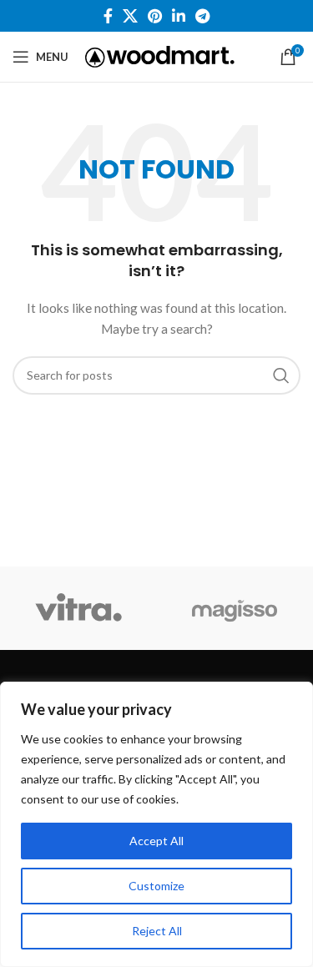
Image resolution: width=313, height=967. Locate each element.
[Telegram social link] (202, 15)
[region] (156, 824)
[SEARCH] (281, 375)
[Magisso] (235, 608)
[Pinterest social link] (155, 15)
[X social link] (130, 15)
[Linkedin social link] (178, 15)
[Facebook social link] (108, 15)
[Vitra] (78, 608)
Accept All (156, 841)
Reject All (157, 931)
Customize (156, 886)
